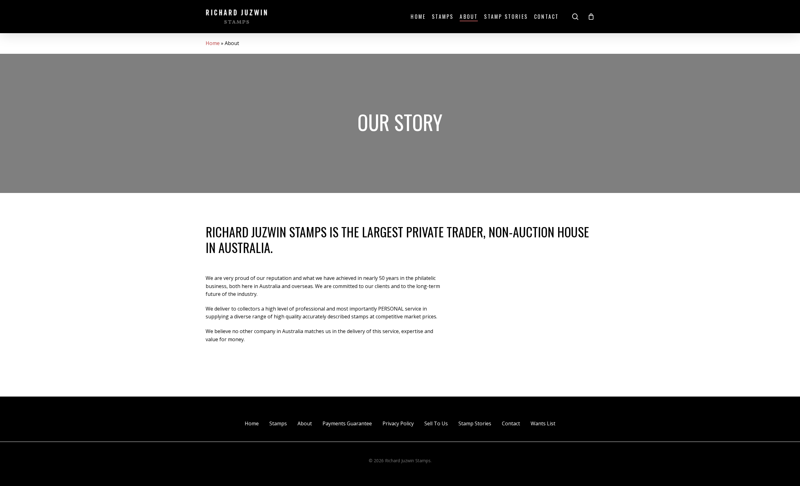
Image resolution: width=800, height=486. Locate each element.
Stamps (278, 423)
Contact (511, 423)
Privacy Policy (398, 423)
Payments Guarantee (347, 423)
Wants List (543, 423)
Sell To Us (436, 423)
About (305, 423)
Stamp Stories (474, 423)
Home (213, 43)
